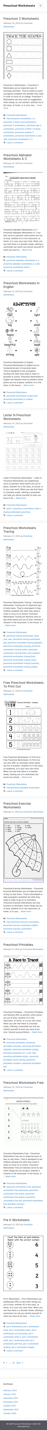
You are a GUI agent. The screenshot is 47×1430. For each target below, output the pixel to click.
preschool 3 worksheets (14, 125)
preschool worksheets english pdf (22, 396)
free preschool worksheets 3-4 (21, 118)
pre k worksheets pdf (19, 1340)
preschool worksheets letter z (16, 267)
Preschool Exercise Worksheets (17, 805)
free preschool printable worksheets (23, 788)
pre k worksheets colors (20, 1330)
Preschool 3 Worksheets (21, 18)
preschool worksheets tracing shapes (20, 667)
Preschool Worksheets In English (21, 285)
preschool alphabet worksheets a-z (23, 260)
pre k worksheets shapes (23, 1347)
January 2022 (9, 1394)
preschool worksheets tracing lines (19, 656)
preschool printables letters (15, 1056)
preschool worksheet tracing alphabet (25, 643)
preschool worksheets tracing (16, 646)
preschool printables (16, 1042)
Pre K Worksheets (16, 1220)
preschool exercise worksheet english (20, 925)
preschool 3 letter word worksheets (19, 122)
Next (19, 1363)
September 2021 (11, 1409)
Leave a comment (15, 142)
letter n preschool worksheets (20, 508)
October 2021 (9, 1406)
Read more (27, 250)
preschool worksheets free (19, 1187)
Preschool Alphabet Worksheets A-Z (17, 157)
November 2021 (10, 1402)
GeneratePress (23, 1426)
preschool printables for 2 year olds (19, 1053)
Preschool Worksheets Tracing (19, 529)
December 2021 (10, 1398)
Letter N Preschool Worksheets (17, 417)
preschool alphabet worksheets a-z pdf (21, 264)
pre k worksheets (14, 1326)
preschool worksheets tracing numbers (21, 663)
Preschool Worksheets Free (23, 1083)
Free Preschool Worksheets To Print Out (23, 684)
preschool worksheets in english (18, 399)
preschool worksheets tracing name (19, 660)
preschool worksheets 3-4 (20, 139)
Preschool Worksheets (19, 5)
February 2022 (10, 1390)
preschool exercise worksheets (17, 929)
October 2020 (9, 1413)
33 (13, 1363)
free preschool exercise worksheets (23, 922)
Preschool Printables (18, 945)
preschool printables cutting (25, 1049)
